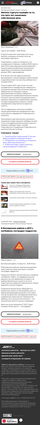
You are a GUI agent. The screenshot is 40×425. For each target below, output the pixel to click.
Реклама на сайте (27, 350)
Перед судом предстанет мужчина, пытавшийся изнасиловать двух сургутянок (22, 192)
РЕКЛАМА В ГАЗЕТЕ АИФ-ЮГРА (13, 353)
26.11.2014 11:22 (5, 8)
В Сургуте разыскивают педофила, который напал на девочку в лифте (22, 204)
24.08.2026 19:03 (6, 222)
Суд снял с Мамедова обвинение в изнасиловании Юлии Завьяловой (19, 186)
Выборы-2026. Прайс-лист (12, 356)
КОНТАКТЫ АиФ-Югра (10, 350)
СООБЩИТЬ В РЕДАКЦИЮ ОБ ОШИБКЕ (16, 359)
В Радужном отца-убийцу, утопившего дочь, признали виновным (19, 141)
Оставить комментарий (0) (20, 162)
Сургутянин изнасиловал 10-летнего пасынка (23, 197)
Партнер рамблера (18, 415)
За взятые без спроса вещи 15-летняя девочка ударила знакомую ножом (19, 137)
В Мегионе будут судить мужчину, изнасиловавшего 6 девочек (18, 146)
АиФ (16, 47)
